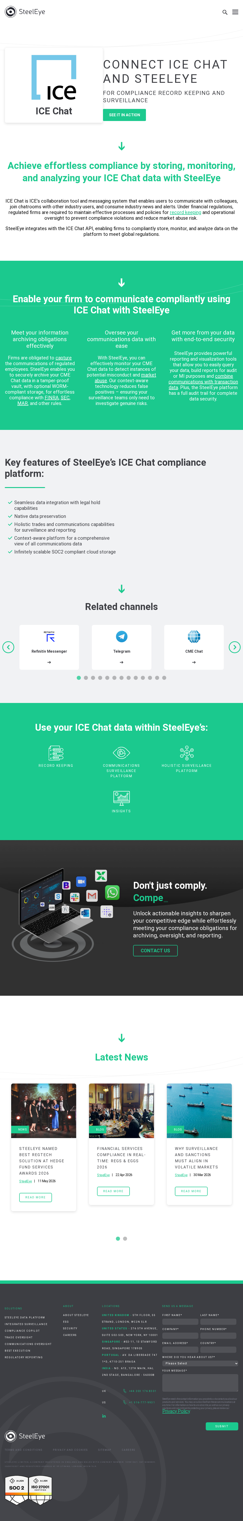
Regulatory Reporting (24, 1357)
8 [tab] (128, 678)
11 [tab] (150, 678)
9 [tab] (135, 678)
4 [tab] (100, 678)
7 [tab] (121, 678)
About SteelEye (76, 1315)
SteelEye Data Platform (25, 1317)
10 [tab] (142, 678)
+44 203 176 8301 (143, 1391)
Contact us (155, 951)
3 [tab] (93, 678)
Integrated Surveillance (26, 1324)
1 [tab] (78, 678)
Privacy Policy (176, 1411)
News (22, 1129)
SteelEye (25, 1181)
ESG (66, 1322)
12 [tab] (157, 678)
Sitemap (104, 1450)
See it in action (124, 115)
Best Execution (18, 1350)
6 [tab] (114, 678)
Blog (100, 1129)
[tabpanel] (49, 647)
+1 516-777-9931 (142, 1402)
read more (35, 1197)
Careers (70, 1335)
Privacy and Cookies (70, 1450)
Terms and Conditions (23, 1450)
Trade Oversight (19, 1337)
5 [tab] (107, 678)
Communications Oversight (28, 1344)
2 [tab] (86, 678)
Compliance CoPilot (22, 1331)
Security (70, 1328)
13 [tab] (164, 678)
